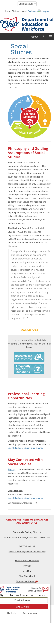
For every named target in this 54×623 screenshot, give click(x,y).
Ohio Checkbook (27, 576)
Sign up (11, 469)
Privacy (27, 565)
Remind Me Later (30, 613)
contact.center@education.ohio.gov (27, 551)
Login (7, 11)
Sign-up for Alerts (25, 581)
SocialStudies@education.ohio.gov (25, 447)
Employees (32, 11)
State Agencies (19, 11)
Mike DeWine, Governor (27, 560)
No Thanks (11, 613)
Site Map (27, 570)
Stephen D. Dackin (22, 532)
